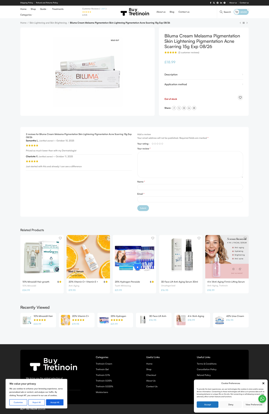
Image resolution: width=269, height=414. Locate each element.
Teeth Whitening (123, 285)
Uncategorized (168, 285)
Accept (207, 404)
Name (141, 181)
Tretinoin (223, 285)
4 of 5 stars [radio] (160, 144)
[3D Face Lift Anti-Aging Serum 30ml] (180, 256)
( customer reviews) (188, 52)
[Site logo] (134, 11)
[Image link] (53, 364)
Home (23, 22)
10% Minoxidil (29, 285)
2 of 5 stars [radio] (155, 144)
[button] (263, 383)
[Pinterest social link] (217, 3)
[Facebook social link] (210, 3)
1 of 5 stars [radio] (152, 144)
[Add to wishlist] (240, 97)
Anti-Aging (74, 285)
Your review (144, 148)
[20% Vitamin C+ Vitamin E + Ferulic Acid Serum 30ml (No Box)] (88, 256)
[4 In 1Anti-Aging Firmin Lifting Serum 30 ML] (227, 256)
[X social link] (214, 3)
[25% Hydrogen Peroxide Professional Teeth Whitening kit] (134, 256)
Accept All (54, 402)
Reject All (37, 402)
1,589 (102, 8)
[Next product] (247, 23)
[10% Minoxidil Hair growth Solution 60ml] (42, 256)
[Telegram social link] (224, 3)
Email (140, 193)
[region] (36, 393)
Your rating (142, 144)
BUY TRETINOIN (28, 409)
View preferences (254, 404)
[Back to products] (243, 23)
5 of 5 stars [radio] (162, 144)
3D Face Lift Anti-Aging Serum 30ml (179, 281)
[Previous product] (240, 23)
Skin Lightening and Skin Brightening (48, 22)
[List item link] (119, 364)
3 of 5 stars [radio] (157, 144)
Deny (230, 404)
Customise (18, 402)
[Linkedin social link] (221, 3)
